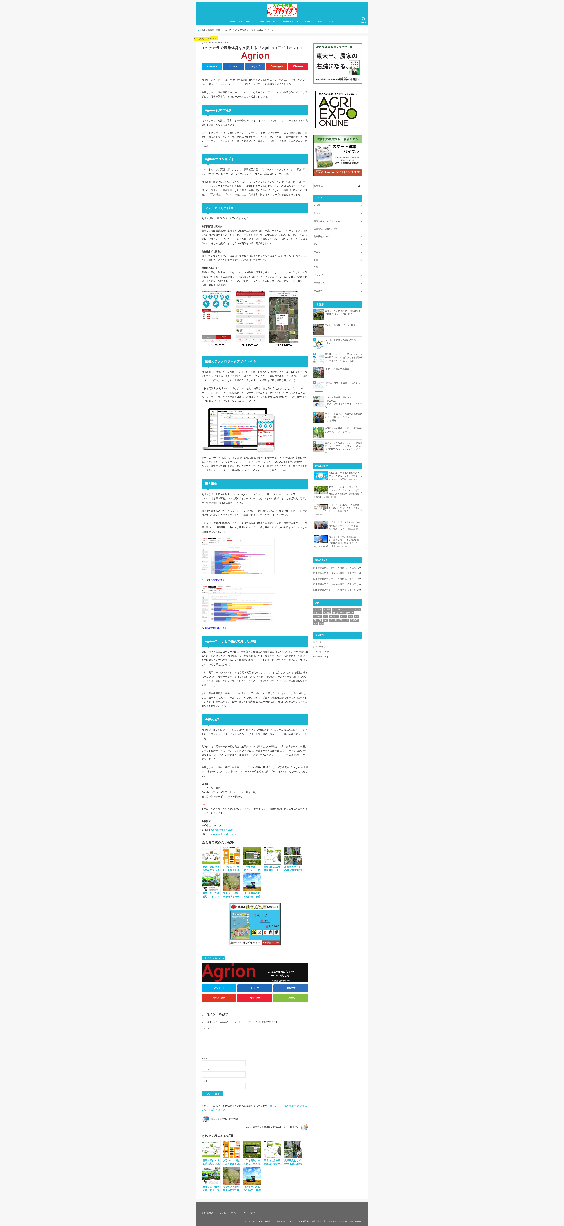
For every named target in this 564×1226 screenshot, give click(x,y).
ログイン (317, 642)
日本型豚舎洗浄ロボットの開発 (340, 325)
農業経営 (318, 291)
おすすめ (336, 609)
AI (315, 609)
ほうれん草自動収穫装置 (337, 368)
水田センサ (334, 616)
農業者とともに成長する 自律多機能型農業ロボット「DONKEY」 (343, 312)
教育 (325, 616)
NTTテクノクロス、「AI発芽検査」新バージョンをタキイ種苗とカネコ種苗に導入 (337, 510)
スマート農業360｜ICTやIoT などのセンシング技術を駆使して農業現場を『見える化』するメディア (301, 1221)
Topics (332, 22)
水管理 (343, 616)
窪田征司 (351, 568)
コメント (206, 1028)
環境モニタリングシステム (240, 22)
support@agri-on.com (222, 829)
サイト (205, 1081)
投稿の (319, 647)
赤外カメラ (343, 620)
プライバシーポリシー (229, 1213)
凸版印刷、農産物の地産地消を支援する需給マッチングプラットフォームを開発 (344, 476)
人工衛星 (327, 613)
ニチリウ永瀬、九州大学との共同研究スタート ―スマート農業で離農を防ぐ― (344, 525)
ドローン (308, 22)
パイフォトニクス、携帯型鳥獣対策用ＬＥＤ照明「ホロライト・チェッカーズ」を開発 (343, 417)
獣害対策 (317, 620)
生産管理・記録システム (266, 22)
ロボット (317, 613)
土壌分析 (349, 613)
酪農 (316, 624)
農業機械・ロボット (290, 22)
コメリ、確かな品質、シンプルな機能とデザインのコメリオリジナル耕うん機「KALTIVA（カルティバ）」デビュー (343, 448)
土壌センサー (338, 613)
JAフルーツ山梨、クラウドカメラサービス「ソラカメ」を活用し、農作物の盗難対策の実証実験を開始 (337, 492)
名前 (204, 1058)
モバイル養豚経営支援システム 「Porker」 (340, 341)
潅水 (350, 616)
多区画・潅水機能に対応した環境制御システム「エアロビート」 (343, 430)
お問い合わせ (249, 1213)
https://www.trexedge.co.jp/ (222, 834)
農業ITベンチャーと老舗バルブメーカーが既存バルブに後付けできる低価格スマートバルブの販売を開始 (343, 357)
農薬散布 (354, 620)
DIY (319, 609)
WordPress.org (320, 656)
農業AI (320, 22)
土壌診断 (317, 616)
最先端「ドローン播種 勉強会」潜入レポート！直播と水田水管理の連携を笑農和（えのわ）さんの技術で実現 (337, 542)
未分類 (317, 205)
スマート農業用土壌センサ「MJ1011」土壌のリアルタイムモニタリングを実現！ (343, 402)
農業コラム (319, 283)
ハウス (358, 609)
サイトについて (208, 1213)
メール (205, 1070)
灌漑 (356, 616)
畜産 (316, 260)
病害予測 (333, 620)
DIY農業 (327, 609)
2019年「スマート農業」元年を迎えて (342, 384)
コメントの (321, 651)
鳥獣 (316, 267)
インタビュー (320, 275)
